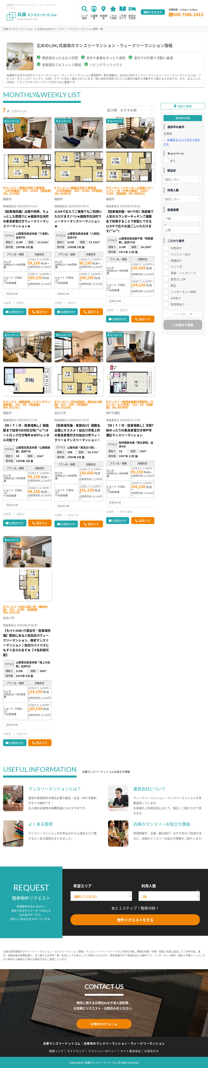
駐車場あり (178, 304)
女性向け (176, 248)
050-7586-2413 (188, 14)
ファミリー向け (181, 254)
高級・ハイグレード (183, 273)
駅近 (173, 285)
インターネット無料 (183, 292)
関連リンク (56, 1051)
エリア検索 (84, 17)
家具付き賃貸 (132, 17)
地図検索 (103, 17)
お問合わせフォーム (104, 1024)
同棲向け (176, 260)
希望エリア (82, 885)
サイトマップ (76, 1051)
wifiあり (176, 298)
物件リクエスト (153, 12)
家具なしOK (178, 279)
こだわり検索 (113, 17)
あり (173, 161)
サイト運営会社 (130, 1051)
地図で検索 (185, 106)
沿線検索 (94, 17)
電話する (41, 312)
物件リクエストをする (135, 919)
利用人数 (148, 885)
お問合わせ (16, 312)
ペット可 (176, 267)
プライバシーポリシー (102, 1051)
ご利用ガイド (122, 17)
